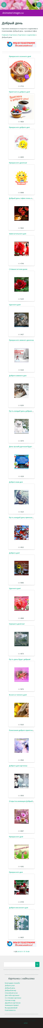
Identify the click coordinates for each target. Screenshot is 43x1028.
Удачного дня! (15, 305)
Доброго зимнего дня (17, 375)
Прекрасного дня (16, 872)
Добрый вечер (10, 990)
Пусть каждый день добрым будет (23, 411)
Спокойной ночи (11, 993)
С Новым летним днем (18, 269)
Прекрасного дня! (16, 837)
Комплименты (10, 1010)
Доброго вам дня (16, 482)
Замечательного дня (17, 234)
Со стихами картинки (13, 998)
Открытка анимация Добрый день (23, 801)
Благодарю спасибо (12, 983)
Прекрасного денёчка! (18, 163)
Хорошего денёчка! (17, 624)
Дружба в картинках (13, 1003)
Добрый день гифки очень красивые (24, 198)
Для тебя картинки (12, 995)
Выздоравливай (11, 1008)
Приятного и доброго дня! (19, 92)
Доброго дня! (14, 553)
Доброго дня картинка (18, 766)
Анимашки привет (12, 1005)
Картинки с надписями (26, 35)
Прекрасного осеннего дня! (20, 56)
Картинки (13, 35)
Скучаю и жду (10, 1000)
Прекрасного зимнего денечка (21, 340)
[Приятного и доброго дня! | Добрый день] (21, 107)
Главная (5, 35)
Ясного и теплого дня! (18, 695)
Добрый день (10, 988)
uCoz (26, 1023)
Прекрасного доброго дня (19, 127)
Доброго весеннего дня (18, 908)
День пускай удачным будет (20, 446)
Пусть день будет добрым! (19, 659)
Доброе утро (10, 985)
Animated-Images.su (13, 12)
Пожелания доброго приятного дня (23, 730)
